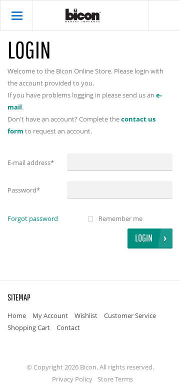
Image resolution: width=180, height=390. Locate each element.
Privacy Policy (72, 379)
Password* (24, 190)
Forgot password (33, 218)
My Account (50, 315)
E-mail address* (31, 162)
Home (17, 315)
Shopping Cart (29, 327)
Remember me (120, 218)
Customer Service (130, 315)
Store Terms (115, 379)
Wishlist (86, 315)
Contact (68, 327)
